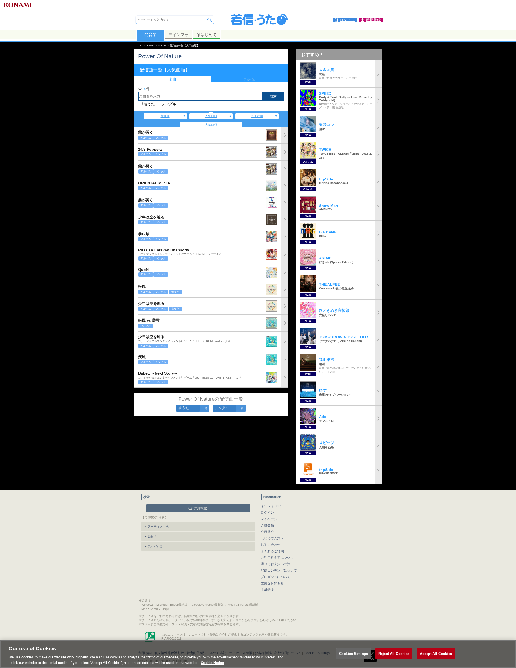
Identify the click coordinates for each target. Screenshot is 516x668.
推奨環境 (267, 590)
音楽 (153, 34)
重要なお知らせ (272, 583)
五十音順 (257, 116)
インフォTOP (271, 506)
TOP (140, 45)
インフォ (181, 34)
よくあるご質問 (272, 551)
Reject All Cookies (393, 654)
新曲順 (165, 116)
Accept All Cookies (436, 654)
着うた (149, 104)
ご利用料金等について (277, 558)
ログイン (267, 512)
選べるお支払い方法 (276, 564)
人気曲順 (211, 116)
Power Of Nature (156, 45)
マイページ (269, 519)
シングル (168, 104)
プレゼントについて (276, 577)
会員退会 (267, 532)
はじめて (208, 34)
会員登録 (267, 525)
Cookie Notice (212, 662)
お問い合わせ (271, 545)
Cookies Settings (353, 654)
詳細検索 (200, 508)
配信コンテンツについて (279, 570)
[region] (258, 654)
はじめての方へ (272, 538)
